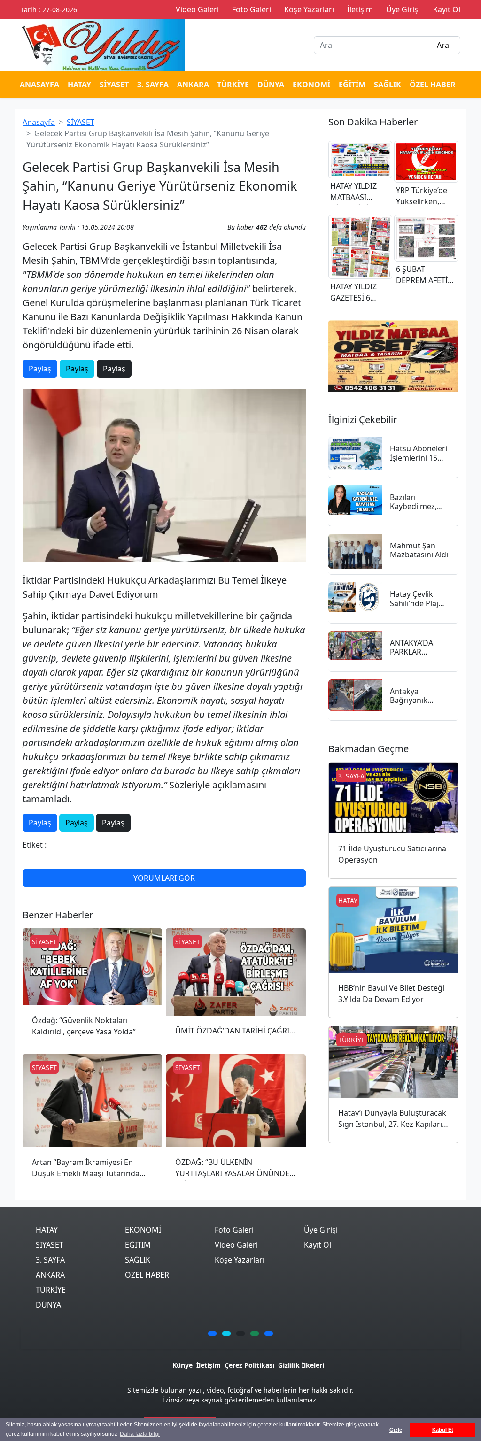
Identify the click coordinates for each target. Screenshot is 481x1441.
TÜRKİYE (233, 84)
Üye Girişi (321, 1230)
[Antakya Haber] (103, 44)
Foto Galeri (234, 1230)
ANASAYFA (39, 84)
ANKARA (193, 84)
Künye (182, 1365)
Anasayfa (39, 122)
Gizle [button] (395, 1430)
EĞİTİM (352, 84)
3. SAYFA (153, 84)
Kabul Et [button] (442, 1430)
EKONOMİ (311, 84)
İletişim (208, 1365)
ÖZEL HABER (433, 84)
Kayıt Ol (317, 1245)
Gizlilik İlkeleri (301, 1365)
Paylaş (40, 368)
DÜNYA (270, 84)
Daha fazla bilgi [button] (140, 1434)
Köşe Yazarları (239, 1260)
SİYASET (114, 84)
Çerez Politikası (249, 1365)
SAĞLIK (387, 84)
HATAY (79, 84)
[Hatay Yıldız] (393, 356)
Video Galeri (236, 1245)
